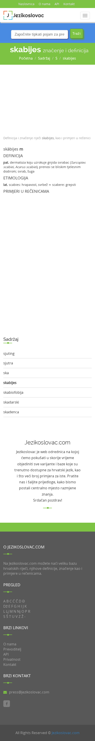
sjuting (9, 353)
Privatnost (12, 659)
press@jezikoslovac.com (29, 692)
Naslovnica (26, 4)
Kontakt (69, 4)
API (57, 4)
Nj (19, 611)
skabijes (69, 58)
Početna (26, 58)
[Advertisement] (47, 99)
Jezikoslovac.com (66, 732)
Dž (5, 606)
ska (6, 372)
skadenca (11, 412)
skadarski (11, 402)
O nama (44, 4)
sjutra (8, 363)
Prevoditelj (12, 649)
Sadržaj (44, 58)
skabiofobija (13, 392)
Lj (7, 611)
